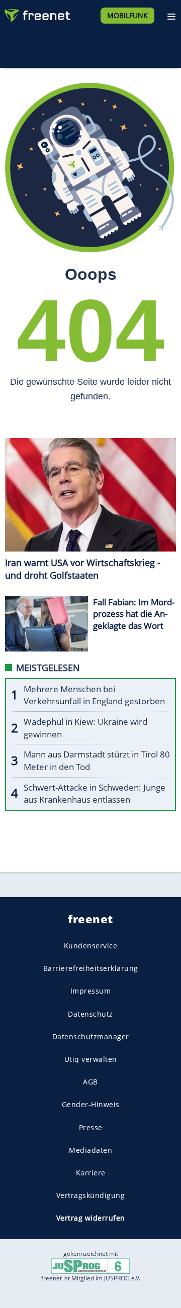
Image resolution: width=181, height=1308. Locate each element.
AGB (90, 1081)
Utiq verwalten (90, 1059)
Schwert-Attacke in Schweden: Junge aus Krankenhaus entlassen (94, 794)
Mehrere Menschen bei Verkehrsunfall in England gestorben (94, 695)
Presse (91, 1127)
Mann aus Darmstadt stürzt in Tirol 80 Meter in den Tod (97, 760)
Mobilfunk (127, 15)
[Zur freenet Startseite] (37, 13)
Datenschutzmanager (90, 1036)
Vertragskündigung (90, 1195)
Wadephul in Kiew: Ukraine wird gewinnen (85, 728)
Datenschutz (90, 1014)
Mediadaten (90, 1150)
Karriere (91, 1172)
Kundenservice (91, 945)
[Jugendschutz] (90, 1265)
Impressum (90, 991)
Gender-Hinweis (91, 1104)
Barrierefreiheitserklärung (90, 968)
